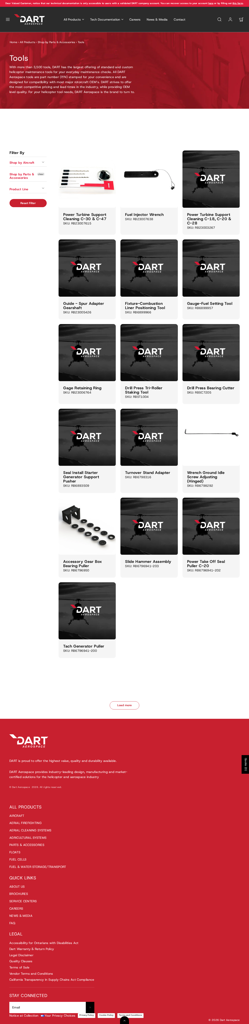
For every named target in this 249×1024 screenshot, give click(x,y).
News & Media (157, 19)
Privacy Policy (86, 1015)
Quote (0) (246, 764)
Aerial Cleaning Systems (30, 830)
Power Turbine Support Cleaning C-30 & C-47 (84, 216)
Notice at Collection (23, 1016)
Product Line (19, 189)
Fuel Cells (17, 859)
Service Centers (23, 901)
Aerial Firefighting (25, 823)
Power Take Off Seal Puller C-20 (206, 563)
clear (41, 174)
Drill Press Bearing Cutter (211, 387)
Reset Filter (28, 203)
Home (13, 42)
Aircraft (16, 816)
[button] (7, 19)
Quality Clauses (20, 961)
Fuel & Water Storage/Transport (37, 867)
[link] (230, 19)
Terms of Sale (19, 967)
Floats (14, 852)
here (210, 3)
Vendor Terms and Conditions (31, 974)
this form (237, 3)
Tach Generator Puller (83, 646)
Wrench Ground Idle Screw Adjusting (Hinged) (206, 477)
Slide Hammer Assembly (148, 561)
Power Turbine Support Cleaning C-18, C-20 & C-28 (209, 219)
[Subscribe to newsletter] (90, 1007)
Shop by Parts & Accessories (56, 42)
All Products (27, 42)
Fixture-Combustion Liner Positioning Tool (145, 305)
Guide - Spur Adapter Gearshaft (83, 305)
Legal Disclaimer (21, 955)
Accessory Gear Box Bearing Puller (82, 563)
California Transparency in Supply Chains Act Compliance (51, 980)
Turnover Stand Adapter (147, 472)
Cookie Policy (106, 1015)
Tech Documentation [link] (105, 19)
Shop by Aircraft (22, 163)
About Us (17, 887)
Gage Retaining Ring (82, 387)
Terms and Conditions (130, 1015)
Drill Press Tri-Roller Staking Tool (143, 390)
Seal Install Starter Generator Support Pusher (81, 477)
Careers (134, 19)
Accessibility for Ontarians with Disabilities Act (44, 943)
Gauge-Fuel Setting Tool (209, 303)
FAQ (12, 923)
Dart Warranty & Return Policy (31, 949)
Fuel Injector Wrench (144, 214)
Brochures (18, 894)
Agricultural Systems (27, 838)
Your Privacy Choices (60, 1016)
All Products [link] (72, 19)
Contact (179, 19)
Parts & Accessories (26, 845)
